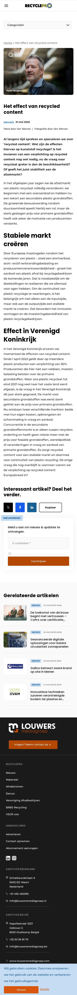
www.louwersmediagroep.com (29, 961)
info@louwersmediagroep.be (28, 946)
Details (44, 989)
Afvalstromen (14, 786)
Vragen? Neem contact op (31, 744)
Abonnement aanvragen (22, 848)
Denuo (10, 793)
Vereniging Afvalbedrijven (23, 800)
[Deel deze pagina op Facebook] (20, 507)
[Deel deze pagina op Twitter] (8, 507)
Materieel (12, 779)
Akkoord (21, 990)
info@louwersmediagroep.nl (27, 900)
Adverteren (13, 834)
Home (8, 43)
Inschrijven (38, 561)
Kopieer (50, 507)
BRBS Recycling (16, 807)
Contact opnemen (18, 841)
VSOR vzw (12, 814)
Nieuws (9, 122)
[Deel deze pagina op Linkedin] (32, 507)
